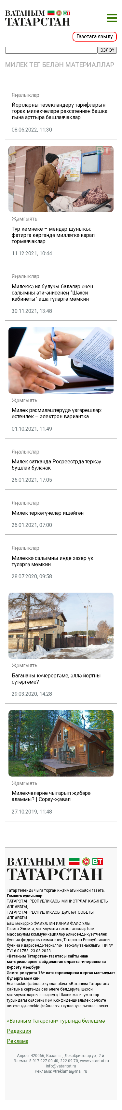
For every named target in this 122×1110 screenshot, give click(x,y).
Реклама (17, 1041)
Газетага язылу (94, 36)
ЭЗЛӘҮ (107, 50)
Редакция (19, 1031)
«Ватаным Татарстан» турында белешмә (56, 1021)
